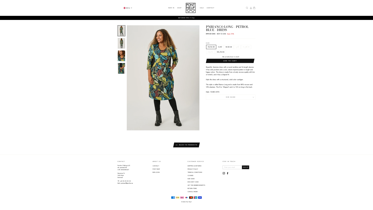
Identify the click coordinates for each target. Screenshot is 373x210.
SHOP (179, 8)
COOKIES (190, 175)
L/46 (237, 47)
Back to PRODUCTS (187, 145)
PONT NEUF (156, 169)
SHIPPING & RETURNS (194, 166)
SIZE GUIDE (231, 97)
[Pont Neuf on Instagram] (224, 173)
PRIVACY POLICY (193, 169)
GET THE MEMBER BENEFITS (196, 185)
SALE (202, 8)
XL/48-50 (246, 47)
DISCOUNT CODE (193, 182)
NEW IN (171, 8)
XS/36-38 (211, 47)
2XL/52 (210, 52)
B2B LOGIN (156, 172)
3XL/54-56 (220, 52)
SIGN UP (245, 167)
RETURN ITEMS (192, 188)
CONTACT (210, 8)
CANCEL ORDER (193, 192)
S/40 (220, 47)
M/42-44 (229, 47)
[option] (186, 18)
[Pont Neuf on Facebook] (227, 173)
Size (208, 43)
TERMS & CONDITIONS (195, 172)
